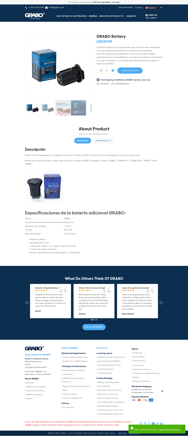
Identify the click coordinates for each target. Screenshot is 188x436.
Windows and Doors (141, 369)
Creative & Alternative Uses (109, 365)
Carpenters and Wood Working (146, 373)
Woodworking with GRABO (109, 361)
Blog (65, 390)
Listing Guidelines (70, 394)
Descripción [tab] (83, 141)
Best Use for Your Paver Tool (109, 390)
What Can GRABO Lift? (72, 398)
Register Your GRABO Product (75, 361)
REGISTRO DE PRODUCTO (111, 16)
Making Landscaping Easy (109, 382)
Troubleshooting (105, 373)
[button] (87, 38)
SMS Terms (122, 433)
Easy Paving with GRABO (108, 406)
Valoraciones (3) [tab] (103, 141)
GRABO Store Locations (36, 387)
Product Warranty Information (75, 357)
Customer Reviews (106, 369)
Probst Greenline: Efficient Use (110, 414)
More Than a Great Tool (108, 394)
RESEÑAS (93, 16)
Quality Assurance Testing (74, 370)
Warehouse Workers (141, 381)
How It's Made (139, 357)
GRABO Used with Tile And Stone (111, 357)
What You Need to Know (108, 398)
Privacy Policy (68, 407)
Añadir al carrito (130, 70)
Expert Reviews (139, 361)
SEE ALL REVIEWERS (94, 327)
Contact (139, 8)
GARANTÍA (131, 16)
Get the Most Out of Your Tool (110, 410)
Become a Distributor (35, 391)
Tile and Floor (138, 365)
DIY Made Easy (104, 386)
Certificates (68, 374)
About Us (30, 383)
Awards (29, 399)
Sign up (112, 433)
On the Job (137, 353)
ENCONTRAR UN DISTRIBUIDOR (72, 16)
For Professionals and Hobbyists (111, 402)
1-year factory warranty (169, 430)
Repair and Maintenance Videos (76, 386)
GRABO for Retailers (34, 395)
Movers (136, 377)
